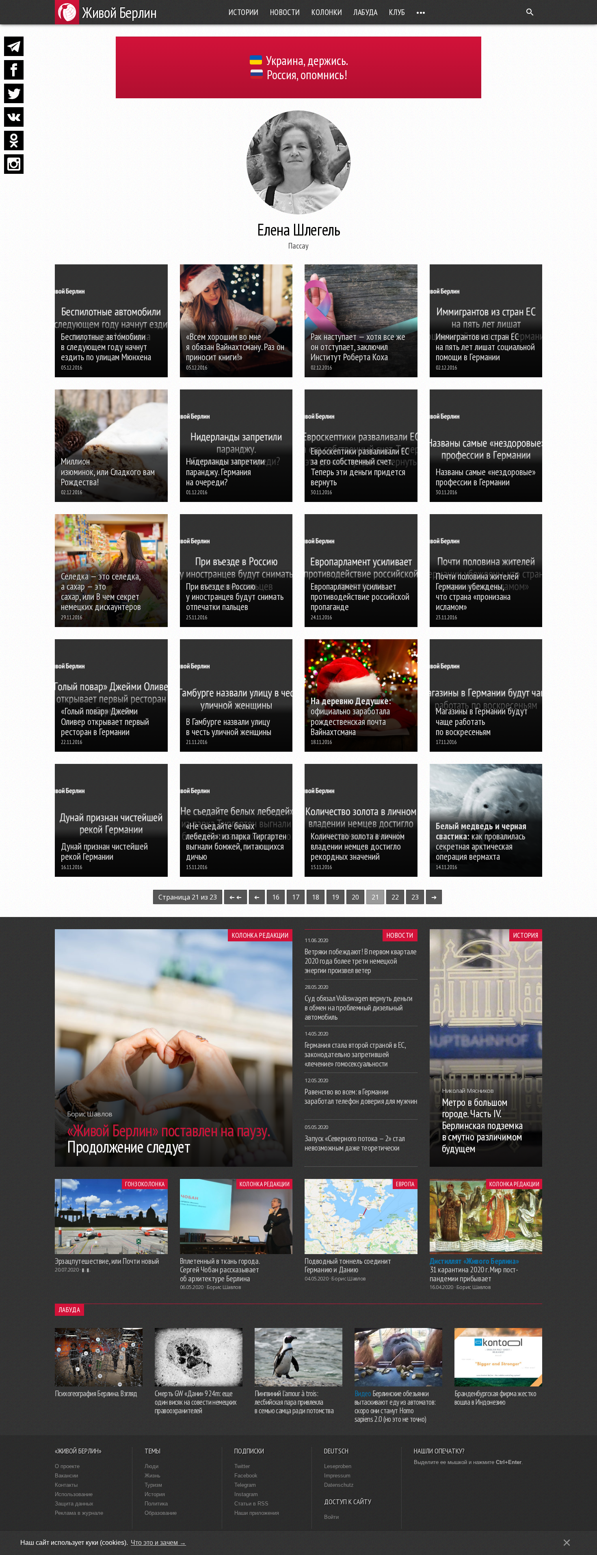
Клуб (397, 12)
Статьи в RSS (251, 1504)
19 (335, 897)
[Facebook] (14, 70)
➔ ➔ (235, 897)
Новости (285, 12)
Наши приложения (256, 1513)
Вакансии (66, 1476)
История (525, 935)
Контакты (66, 1485)
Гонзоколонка (144, 1184)
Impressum (337, 1476)
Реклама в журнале (79, 1513)
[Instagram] (14, 164)
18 (315, 897)
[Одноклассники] (14, 140)
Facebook (245, 1476)
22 (395, 897)
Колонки (326, 12)
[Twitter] (14, 93)
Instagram (246, 1494)
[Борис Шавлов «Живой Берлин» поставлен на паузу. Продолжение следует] (173, 1164)
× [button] (566, 1542)
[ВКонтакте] (14, 117)
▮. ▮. (86, 1269)
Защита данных (74, 1504)
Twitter (242, 1466)
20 (355, 897)
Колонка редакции (260, 935)
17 (295, 897)
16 (275, 897)
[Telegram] (14, 46)
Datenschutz (339, 1485)
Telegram (245, 1485)
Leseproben (337, 1466)
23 (415, 897)
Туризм (153, 1485)
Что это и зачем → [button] (158, 1542)
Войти (331, 1517)
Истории (244, 12)
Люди (151, 1466)
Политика (156, 1504)
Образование (161, 1513)
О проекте (67, 1466)
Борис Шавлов (224, 1287)
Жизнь (152, 1476)
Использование (74, 1494)
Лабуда (365, 12)
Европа (405, 1184)
